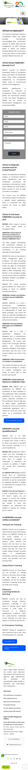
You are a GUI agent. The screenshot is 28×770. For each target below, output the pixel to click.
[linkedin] (20, 758)
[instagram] (14, 758)
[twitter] (11, 758)
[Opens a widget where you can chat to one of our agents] (6, 767)
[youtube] (17, 758)
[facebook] (8, 758)
